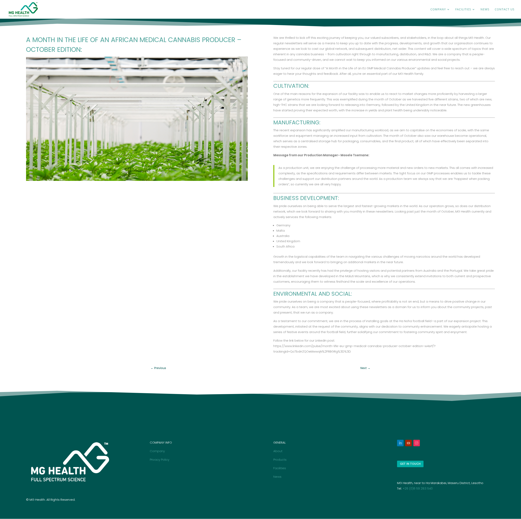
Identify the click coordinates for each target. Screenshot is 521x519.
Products (280, 459)
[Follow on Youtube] (408, 443)
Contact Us (504, 9)
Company (438, 9)
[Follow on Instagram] (416, 443)
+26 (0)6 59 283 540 (418, 488)
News (485, 9)
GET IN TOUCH (410, 464)
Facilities (463, 9)
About (277, 451)
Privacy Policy (159, 459)
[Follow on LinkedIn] (400, 443)
